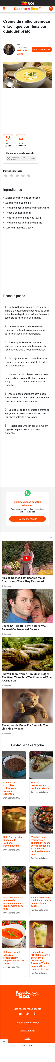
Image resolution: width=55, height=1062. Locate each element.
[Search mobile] (51, 8)
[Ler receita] (9, 158)
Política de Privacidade (27, 1022)
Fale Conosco (28, 1030)
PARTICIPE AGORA (27, 518)
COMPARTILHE (43, 49)
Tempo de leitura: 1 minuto (19, 158)
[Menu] (5, 8)
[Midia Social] (20, 1014)
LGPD (28, 1038)
